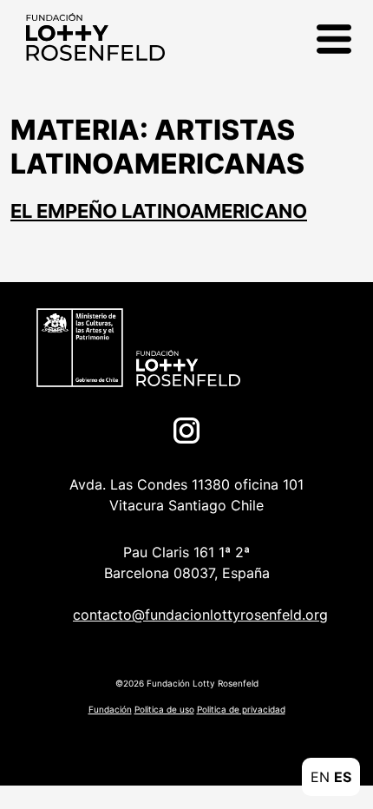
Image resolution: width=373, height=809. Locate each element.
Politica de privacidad (241, 709)
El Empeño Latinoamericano (158, 211)
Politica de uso (164, 709)
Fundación (110, 709)
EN (320, 777)
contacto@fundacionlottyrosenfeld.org (200, 614)
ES (342, 777)
